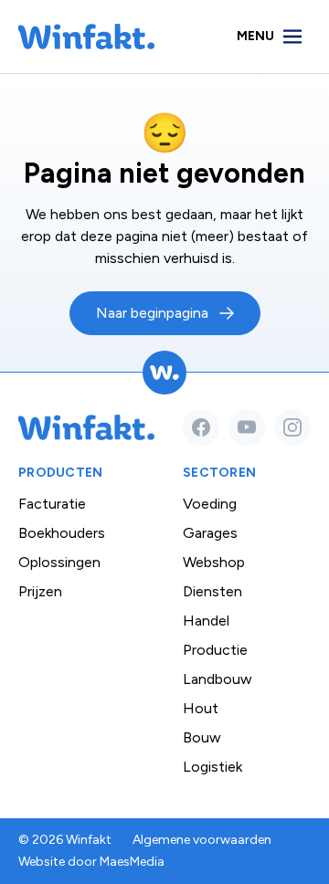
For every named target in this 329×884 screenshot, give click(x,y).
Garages (210, 533)
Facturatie (52, 503)
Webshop (214, 562)
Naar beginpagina (152, 312)
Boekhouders (61, 533)
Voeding (210, 503)
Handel (206, 620)
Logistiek (212, 766)
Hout (200, 708)
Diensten (212, 591)
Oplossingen (59, 562)
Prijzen (40, 591)
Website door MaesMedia (91, 861)
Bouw (202, 737)
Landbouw (217, 679)
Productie (215, 649)
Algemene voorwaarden (202, 839)
